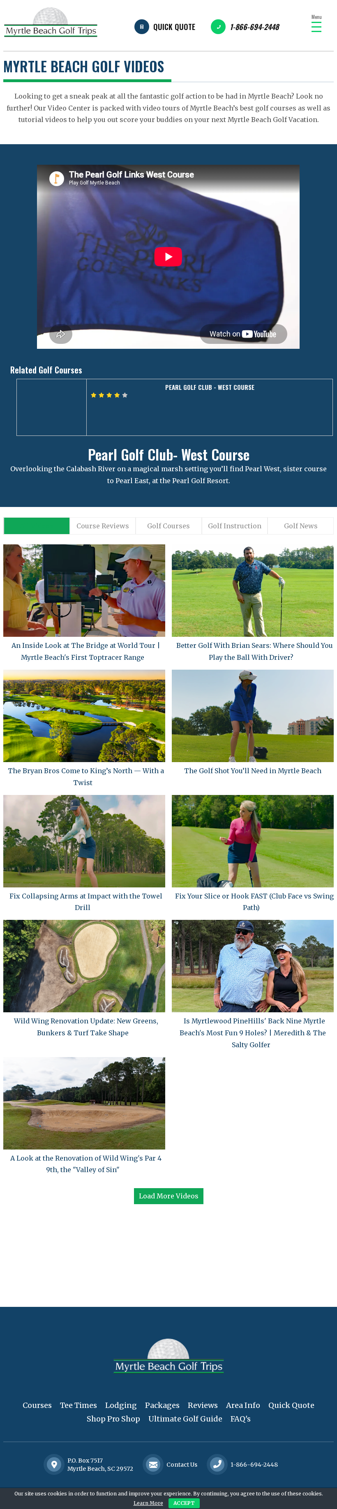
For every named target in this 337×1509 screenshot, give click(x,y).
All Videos (36, 526)
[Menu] (316, 27)
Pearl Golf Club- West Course (168, 454)
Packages (162, 1405)
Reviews (203, 1405)
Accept (184, 1503)
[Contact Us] (54, 1464)
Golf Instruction (234, 526)
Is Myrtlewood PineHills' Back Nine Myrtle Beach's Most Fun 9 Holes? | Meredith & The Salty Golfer (253, 1033)
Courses (37, 1405)
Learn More (148, 1503)
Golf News (301, 526)
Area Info (243, 1405)
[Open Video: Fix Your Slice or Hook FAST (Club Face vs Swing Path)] (253, 841)
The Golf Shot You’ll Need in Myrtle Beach (252, 771)
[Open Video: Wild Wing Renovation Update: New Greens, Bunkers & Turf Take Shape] (84, 966)
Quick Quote (174, 26)
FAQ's (241, 1419)
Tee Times (78, 1405)
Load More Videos (169, 1196)
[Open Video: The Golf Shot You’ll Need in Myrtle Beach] (253, 716)
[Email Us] (153, 1464)
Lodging (121, 1405)
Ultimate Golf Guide (185, 1419)
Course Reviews (102, 526)
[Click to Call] (217, 1465)
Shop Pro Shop (113, 1419)
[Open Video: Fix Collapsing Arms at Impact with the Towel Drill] (84, 841)
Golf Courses (168, 526)
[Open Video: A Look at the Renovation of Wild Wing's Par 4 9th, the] (84, 1103)
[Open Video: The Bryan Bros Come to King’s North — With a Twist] (84, 716)
